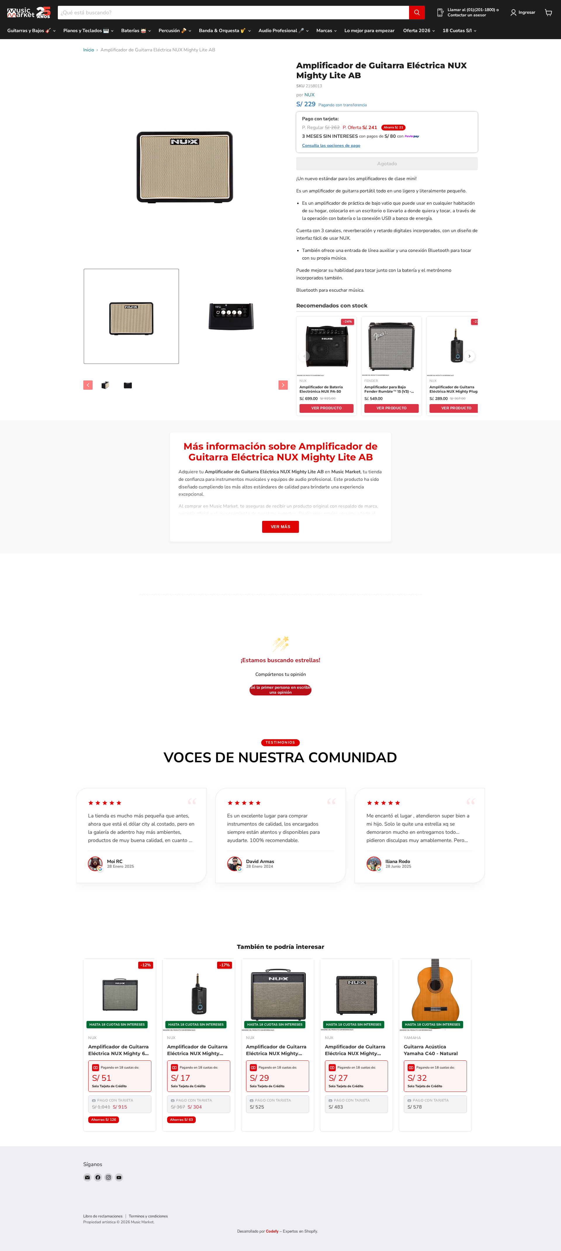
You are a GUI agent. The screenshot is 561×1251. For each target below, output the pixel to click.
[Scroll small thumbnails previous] (88, 385)
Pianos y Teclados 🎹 (86, 30)
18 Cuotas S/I (458, 30)
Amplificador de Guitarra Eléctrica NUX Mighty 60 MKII (118, 1050)
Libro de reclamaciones (102, 1216)
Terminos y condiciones (148, 1216)
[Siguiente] (469, 356)
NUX (309, 95)
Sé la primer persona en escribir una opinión (280, 690)
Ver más (280, 526)
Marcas (324, 30)
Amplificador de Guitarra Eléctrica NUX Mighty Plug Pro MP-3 (197, 1050)
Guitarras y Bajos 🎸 (29, 30)
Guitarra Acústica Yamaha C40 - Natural (431, 1050)
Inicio (88, 50)
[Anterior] (304, 356)
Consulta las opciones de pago (331, 145)
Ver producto (326, 408)
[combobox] (233, 12)
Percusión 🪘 (173, 30)
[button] (131, 316)
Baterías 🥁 (134, 30)
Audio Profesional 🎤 (282, 30)
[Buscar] (417, 12)
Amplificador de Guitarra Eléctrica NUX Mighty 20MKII (276, 1050)
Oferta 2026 (417, 30)
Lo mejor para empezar (369, 30)
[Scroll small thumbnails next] (283, 385)
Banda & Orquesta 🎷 (223, 30)
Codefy (273, 1231)
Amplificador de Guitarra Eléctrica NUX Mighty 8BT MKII (355, 1050)
